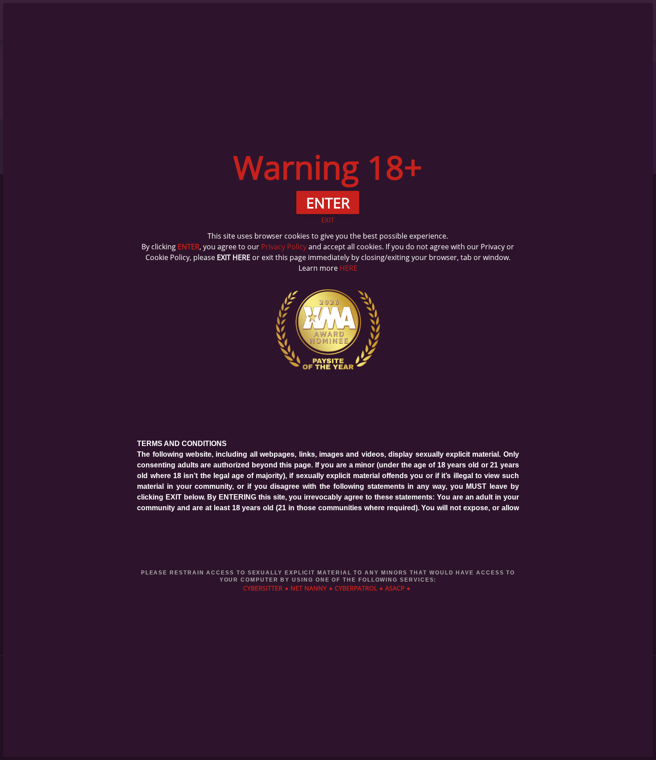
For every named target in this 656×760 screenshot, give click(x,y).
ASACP (394, 588)
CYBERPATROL (356, 588)
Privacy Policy (284, 247)
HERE (348, 268)
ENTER (188, 247)
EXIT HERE (233, 257)
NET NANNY (309, 588)
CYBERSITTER (262, 588)
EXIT (327, 219)
